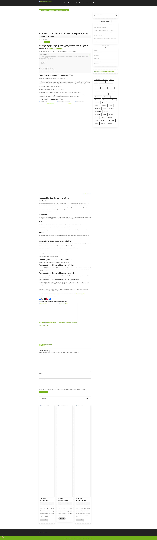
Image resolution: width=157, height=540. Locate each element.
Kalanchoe (110, 102)
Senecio (96, 123)
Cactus (95, 50)
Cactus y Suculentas (79, 2)
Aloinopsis (102, 82)
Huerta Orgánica (68, 2)
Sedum (96, 120)
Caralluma (109, 82)
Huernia (104, 102)
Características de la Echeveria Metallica (46, 58)
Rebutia (96, 117)
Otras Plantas (97, 61)
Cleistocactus (98, 85)
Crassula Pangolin (98, 35)
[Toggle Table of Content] (88, 55)
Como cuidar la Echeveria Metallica (46, 61)
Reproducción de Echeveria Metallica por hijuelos (48, 70)
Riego (42, 64)
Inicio (61, 2)
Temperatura (43, 63)
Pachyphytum (98, 111)
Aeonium (105, 79)
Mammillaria (97, 108)
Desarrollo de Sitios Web (109, 71)
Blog (94, 2)
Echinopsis (97, 93)
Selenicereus (103, 120)
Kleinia (96, 105)
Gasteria (111, 93)
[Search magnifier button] (115, 15)
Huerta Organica (97, 52)
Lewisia (110, 105)
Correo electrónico (43, 380)
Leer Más (45, 520)
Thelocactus (110, 123)
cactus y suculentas (55, 293)
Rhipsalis (103, 117)
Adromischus (97, 79)
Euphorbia (105, 93)
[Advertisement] (65, 22)
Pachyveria (97, 114)
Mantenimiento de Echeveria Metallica (46, 67)
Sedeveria (110, 117)
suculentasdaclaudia (50, 103)
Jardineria (96, 55)
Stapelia (103, 123)
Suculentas (44, 10)
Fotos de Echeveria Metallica (44, 59)
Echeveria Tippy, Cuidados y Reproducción (103, 30)
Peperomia (111, 114)
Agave (111, 79)
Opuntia (105, 108)
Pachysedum (106, 111)
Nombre (41, 373)
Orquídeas (89, 2)
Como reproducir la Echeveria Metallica (46, 68)
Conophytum (106, 85)
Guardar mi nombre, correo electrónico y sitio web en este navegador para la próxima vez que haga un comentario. (63, 389)
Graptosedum (106, 96)
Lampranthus (103, 105)
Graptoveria (97, 99)
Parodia (104, 114)
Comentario (41, 354)
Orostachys (111, 108)
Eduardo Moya (43, 36)
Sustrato (42, 65)
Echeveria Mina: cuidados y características (104, 32)
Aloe (96, 82)
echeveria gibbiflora (55, 49)
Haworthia (97, 102)
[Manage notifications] (3, 537)
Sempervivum (111, 120)
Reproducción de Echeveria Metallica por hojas (48, 69)
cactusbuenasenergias (87, 193)
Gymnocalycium (106, 99)
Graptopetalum (98, 96)
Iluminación (43, 62)
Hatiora (113, 99)
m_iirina (69, 103)
